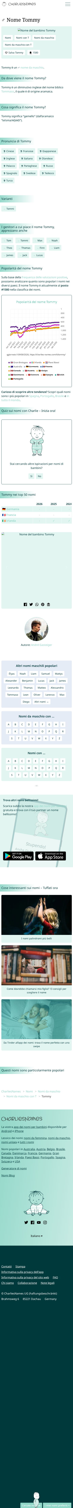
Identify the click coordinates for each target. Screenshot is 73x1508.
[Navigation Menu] (69, 4)
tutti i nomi (27, 1142)
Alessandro (57, 687)
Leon (26, 694)
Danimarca (19, 1153)
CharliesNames (11, 1091)
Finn (42, 247)
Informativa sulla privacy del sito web (25, 1277)
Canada (6, 1153)
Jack (25, 255)
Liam (56, 247)
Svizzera (6, 1161)
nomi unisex (9, 1142)
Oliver (37, 694)
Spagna (34, 396)
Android (6, 1131)
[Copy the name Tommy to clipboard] (48, 605)
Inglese (10, 158)
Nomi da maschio (44, 37)
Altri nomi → (41, 701)
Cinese (10, 151)
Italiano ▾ (36, 1236)
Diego (26, 701)
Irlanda (19, 1157)
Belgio (51, 1149)
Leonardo (13, 687)
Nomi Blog (8, 1175)
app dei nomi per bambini (50, 806)
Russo (49, 165)
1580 (35, 52)
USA (17, 1161)
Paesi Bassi (32, 1157)
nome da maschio (32, 67)
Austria (40, 1149)
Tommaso (7, 91)
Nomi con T (22, 37)
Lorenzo (49, 694)
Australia (29, 1149)
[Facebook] (32, 1222)
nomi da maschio (59, 1138)
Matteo (42, 687)
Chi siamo (7, 1283)
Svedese (30, 173)
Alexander (11, 680)
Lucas (39, 255)
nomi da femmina (35, 1138)
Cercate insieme (31, 1505)
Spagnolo (11, 173)
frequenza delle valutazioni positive (44, 277)
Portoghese (30, 165)
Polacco (10, 165)
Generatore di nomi (14, 1168)
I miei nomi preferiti (56, 1505)
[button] (7, 567)
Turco (9, 180)
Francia (32, 1153)
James (9, 255)
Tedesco (49, 173)
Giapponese (49, 151)
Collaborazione (27, 1283)
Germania (45, 1153)
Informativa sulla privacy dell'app (22, 1272)
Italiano (28, 158)
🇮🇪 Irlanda (9, 521)
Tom (8, 240)
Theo (9, 247)
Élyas (12, 673)
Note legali (47, 1283)
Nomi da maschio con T (18, 44)
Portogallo (47, 396)
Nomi (8, 37)
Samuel (45, 673)
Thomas (25, 247)
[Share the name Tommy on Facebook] (25, 605)
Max (40, 240)
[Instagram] (45, 1222)
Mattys (59, 673)
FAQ (55, 1277)
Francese (27, 151)
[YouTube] (38, 1222)
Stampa (20, 1266)
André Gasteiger (41, 645)
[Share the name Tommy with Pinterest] (42, 605)
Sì (31, 476)
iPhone (19, 1131)
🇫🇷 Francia (9, 515)
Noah (55, 240)
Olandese (47, 158)
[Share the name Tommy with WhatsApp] (36, 605)
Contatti (6, 1266)
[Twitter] (26, 1222)
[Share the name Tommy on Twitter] (30, 605)
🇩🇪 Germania (10, 509)
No (39, 476)
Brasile (59, 396)
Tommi (10, 208)
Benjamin (27, 680)
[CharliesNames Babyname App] (19, 4)
